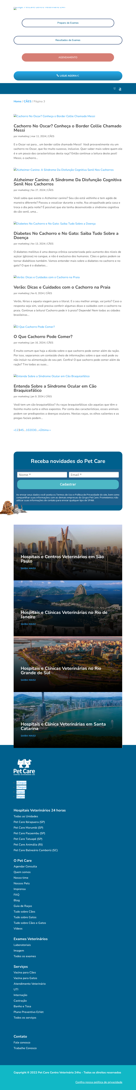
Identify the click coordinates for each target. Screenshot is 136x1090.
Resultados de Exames (67, 40)
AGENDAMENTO (67, 57)
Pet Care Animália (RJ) (28, 845)
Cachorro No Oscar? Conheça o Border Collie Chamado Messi (67, 128)
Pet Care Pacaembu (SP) (29, 833)
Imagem (19, 951)
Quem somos (22, 872)
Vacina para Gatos (25, 978)
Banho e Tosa (22, 1006)
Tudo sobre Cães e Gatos (30, 923)
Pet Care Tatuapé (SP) (28, 839)
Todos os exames (25, 956)
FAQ (16, 895)
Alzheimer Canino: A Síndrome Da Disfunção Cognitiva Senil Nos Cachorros (67, 182)
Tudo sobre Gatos (25, 917)
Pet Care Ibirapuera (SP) (29, 822)
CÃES (27, 101)
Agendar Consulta (25, 866)
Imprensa (20, 889)
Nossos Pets (22, 883)
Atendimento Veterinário (30, 984)
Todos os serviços (25, 1018)
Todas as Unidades (26, 816)
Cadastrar (68, 484)
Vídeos (18, 929)
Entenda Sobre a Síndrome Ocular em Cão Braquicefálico (55, 388)
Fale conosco (22, 1042)
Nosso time (21, 878)
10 (27, 430)
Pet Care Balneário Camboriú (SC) (36, 850)
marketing (23, 136)
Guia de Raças (23, 906)
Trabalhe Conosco (25, 1048)
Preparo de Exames (68, 23)
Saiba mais (28, 568)
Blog (17, 900)
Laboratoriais (22, 945)
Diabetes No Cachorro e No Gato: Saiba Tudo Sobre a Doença (66, 235)
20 (31, 430)
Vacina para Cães (25, 972)
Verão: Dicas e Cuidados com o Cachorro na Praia (62, 287)
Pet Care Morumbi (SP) (28, 828)
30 (34, 430)
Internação (20, 995)
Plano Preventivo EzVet (29, 1012)
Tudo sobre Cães (24, 912)
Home (17, 101)
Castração (20, 1001)
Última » (45, 430)
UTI (16, 989)
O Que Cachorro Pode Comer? (43, 336)
